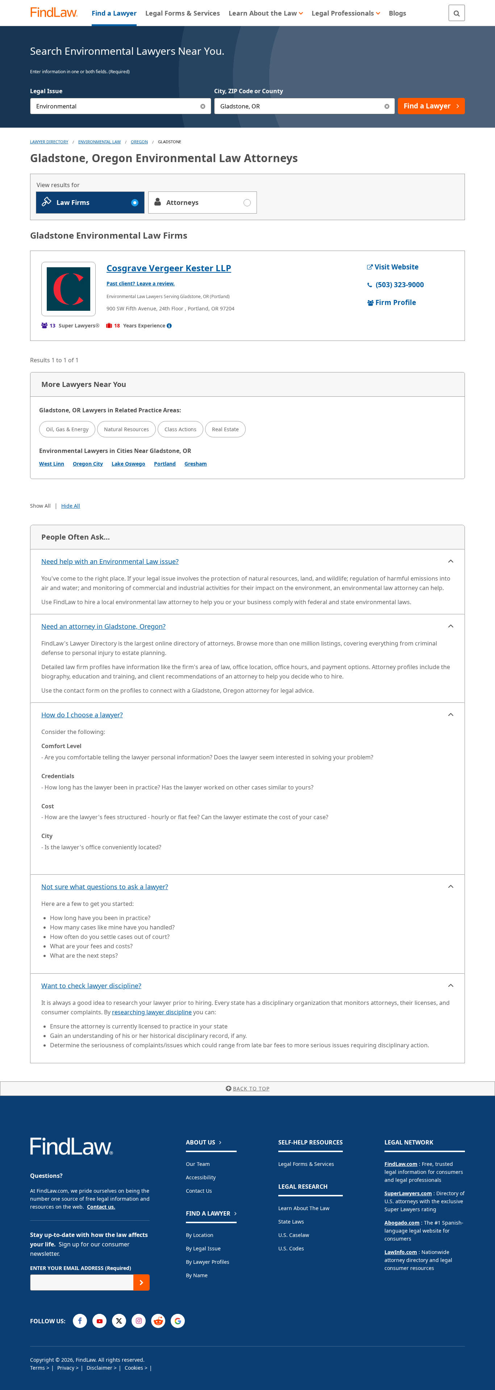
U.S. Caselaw (293, 1235)
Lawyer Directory (49, 141)
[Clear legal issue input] (203, 106)
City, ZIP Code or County (248, 91)
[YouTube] (99, 1321)
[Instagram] (139, 1321)
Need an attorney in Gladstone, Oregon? (103, 626)
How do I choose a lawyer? (82, 714)
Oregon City (88, 463)
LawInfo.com (400, 1252)
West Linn (51, 463)
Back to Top (251, 1088)
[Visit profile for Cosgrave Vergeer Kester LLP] (68, 289)
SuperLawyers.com (408, 1193)
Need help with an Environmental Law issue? (110, 561)
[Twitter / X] (119, 1321)
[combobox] (120, 106)
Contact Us (199, 1190)
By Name (197, 1275)
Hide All (70, 505)
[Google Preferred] (178, 1321)
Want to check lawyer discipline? (91, 985)
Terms (38, 1367)
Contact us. (101, 1206)
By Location (199, 1235)
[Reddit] (158, 1321)
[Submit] (141, 1282)
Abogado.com (402, 1222)
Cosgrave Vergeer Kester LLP (169, 268)
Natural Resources (126, 429)
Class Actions (180, 429)
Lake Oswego (128, 463)
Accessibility (201, 1177)
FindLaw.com (400, 1163)
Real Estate (225, 429)
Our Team (198, 1163)
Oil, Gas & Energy (67, 429)
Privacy (66, 1367)
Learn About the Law (303, 1208)
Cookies (135, 1367)
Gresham (195, 463)
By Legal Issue (203, 1248)
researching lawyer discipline (152, 1012)
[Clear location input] (387, 106)
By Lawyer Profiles (207, 1261)
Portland (165, 463)
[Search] (457, 13)
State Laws (291, 1221)
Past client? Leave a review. (141, 283)
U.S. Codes (291, 1248)
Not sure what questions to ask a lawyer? (104, 886)
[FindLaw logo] (57, 12)
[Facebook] (80, 1321)
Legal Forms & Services (306, 1163)
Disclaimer (100, 1367)
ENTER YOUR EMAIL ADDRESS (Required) (80, 1268)
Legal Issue (46, 91)
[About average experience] (169, 326)
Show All (40, 505)
